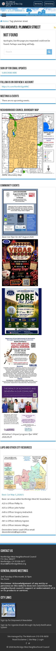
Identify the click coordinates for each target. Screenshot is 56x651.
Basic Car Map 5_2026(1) (13, 494)
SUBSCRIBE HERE (9, 73)
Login (41, 639)
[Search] (49, 52)
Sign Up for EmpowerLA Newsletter (16, 620)
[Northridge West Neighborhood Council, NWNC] (28, 12)
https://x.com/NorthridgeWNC (15, 86)
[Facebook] (26, 643)
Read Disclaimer (19, 639)
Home (5, 21)
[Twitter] (29, 643)
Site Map (33, 639)
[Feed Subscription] (55, 27)
